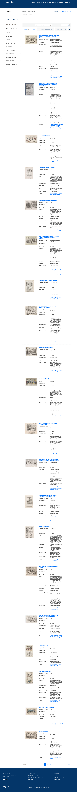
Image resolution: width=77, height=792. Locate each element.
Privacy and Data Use (59, 777)
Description (25, 14)
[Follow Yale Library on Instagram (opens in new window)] (4, 779)
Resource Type (10, 43)
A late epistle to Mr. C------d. (45, 645)
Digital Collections (12, 20)
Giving (55, 775)
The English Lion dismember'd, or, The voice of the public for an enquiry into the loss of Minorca (49, 36)
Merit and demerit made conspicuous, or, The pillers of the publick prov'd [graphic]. (48, 616)
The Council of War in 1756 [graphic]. (47, 707)
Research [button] (10, 6)
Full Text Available (12, 64)
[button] (56, 11)
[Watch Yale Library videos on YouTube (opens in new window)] (6, 779)
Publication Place (11, 57)
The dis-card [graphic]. (44, 378)
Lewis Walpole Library (54, 72)
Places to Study (68, 2)
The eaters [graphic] (43, 731)
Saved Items (32, 2)
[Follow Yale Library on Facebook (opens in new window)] (3, 779)
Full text (30, 14)
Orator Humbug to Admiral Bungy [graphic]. (48, 280)
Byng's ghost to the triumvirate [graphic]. (48, 200)
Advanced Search (66, 11)
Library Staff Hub (58, 779)
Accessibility (57, 773)
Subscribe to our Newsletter (35, 777)
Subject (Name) (11, 54)
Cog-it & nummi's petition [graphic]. (47, 167)
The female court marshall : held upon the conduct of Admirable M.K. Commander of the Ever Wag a (48, 84)
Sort (45, 29)
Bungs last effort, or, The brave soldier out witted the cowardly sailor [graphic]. (48, 496)
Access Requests (40, 2)
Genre (8, 40)
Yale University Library (11, 2)
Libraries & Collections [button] (32, 6)
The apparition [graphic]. (44, 526)
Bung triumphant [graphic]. (45, 671)
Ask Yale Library (52, 2)
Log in (46, 2)
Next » (33, 29)
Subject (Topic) (10, 50)
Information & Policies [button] (49, 6)
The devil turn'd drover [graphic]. (46, 347)
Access (8, 33)
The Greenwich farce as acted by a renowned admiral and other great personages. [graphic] (49, 460)
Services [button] (20, 6)
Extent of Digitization (13, 28)
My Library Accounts (33, 775)
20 (59, 29)
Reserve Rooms (60, 2)
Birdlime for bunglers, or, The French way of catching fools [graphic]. (48, 307)
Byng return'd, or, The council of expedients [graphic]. (48, 567)
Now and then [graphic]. (44, 135)
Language (9, 47)
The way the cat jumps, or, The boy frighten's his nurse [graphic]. (48, 424)
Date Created (10, 61)
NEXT (69, 764)
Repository (9, 36)
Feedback (30, 779)
